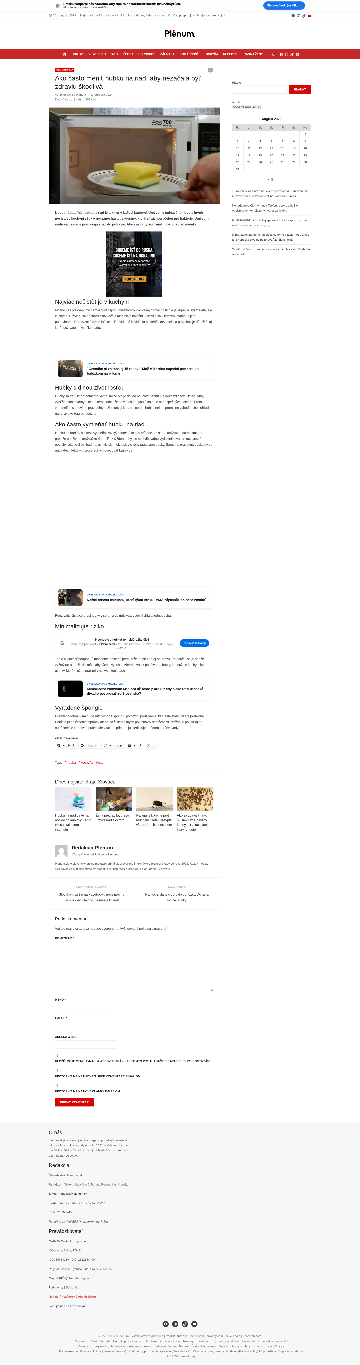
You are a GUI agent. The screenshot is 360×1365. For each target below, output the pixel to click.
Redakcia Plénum (74, 94)
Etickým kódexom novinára (90, 1221)
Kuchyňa (211, 54)
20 (271, 155)
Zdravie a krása (170, 1341)
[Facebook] (293, 15)
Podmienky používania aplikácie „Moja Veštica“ (159, 1351)
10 (237, 148)
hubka (71, 762)
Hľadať (236, 82)
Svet (114, 54)
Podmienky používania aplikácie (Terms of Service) (92, 1351)
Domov (77, 54)
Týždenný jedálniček (226, 1341)
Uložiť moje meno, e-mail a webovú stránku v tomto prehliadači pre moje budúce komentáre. (133, 1061)
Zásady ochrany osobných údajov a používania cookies (114, 1346)
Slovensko (97, 54)
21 (282, 155)
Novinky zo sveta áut (196, 1341)
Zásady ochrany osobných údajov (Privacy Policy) (251, 1346)
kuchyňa (87, 762)
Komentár (64, 938)
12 (260, 148)
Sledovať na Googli (194, 643)
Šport (128, 54)
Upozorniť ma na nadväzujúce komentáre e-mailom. (98, 1076)
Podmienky (56, 1287)
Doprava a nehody (290, 1351)
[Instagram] (298, 15)
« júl (270, 179)
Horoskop (146, 54)
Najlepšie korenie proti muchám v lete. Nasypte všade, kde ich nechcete (154, 820)
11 (249, 148)
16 (305, 148)
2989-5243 (64, 1212)
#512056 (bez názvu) (181, 1356)
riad (101, 762)
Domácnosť (189, 54)
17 (237, 155)
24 (237, 162)
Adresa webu (65, 1036)
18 (249, 155)
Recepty (230, 54)
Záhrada (167, 54)
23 (305, 155)
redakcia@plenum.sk (73, 1193)
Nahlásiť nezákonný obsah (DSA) (72, 1296)
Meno (60, 999)
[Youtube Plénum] (309, 15)
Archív (236, 102)
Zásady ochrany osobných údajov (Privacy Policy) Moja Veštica (234, 1351)
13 (271, 148)
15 (294, 148)
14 (282, 148)
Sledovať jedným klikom (284, 5)
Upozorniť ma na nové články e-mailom (87, 1091)
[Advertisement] (134, 344)
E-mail (61, 1018)
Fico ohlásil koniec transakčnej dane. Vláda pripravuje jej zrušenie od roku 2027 (151, 15)
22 (294, 155)
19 (260, 155)
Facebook (248, 1341)
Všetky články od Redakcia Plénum (95, 854)
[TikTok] (304, 15)
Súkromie (72, 1287)
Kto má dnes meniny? (272, 1341)
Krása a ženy (252, 54)
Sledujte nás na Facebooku (67, 1305)
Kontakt (184, 1346)
